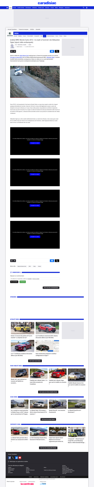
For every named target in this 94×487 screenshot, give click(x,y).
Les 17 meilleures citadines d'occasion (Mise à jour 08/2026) (21, 354)
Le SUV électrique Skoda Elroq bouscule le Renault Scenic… (38, 438)
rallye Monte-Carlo (24, 55)
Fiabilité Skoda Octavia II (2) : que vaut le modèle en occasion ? (76, 384)
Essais (14, 7)
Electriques (28, 7)
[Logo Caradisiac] (47, 5)
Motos (45, 467)
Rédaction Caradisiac (44, 476)
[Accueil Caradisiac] (7, 7)
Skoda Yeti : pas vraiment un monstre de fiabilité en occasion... (18, 381)
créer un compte (36, 278)
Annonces (67, 7)
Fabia (34, 266)
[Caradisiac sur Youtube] (19, 457)
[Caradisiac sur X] (13, 457)
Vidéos (65, 36)
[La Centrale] (27, 485)
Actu (10, 7)
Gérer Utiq (64, 473)
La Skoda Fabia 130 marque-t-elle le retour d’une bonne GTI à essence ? (38, 412)
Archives (64, 465)
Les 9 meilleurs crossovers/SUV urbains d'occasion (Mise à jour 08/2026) (47, 336)
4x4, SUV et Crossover (30, 470)
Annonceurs (36, 476)
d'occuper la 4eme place (16, 57)
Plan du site (64, 466)
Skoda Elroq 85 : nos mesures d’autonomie (57, 411)
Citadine (9, 467)
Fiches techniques (50, 36)
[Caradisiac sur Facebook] (9, 457)
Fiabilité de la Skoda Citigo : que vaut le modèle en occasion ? (57, 382)
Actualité (38, 29)
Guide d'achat (20, 7)
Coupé (27, 467)
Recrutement (62, 476)
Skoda (16, 33)
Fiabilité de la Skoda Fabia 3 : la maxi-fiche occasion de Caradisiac (38, 382)
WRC (30, 266)
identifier (29, 278)
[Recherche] (83, 7)
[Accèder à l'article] (22, 328)
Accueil (15, 36)
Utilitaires (34, 7)
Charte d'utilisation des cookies (68, 470)
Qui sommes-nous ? (54, 476)
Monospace (10, 472)
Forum (52, 7)
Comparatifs (36, 36)
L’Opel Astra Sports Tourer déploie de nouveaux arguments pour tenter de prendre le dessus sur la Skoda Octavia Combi (57, 439)
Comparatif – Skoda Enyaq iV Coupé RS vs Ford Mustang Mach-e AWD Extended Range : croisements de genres (76, 440)
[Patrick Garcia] (12, 47)
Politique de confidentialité (67, 469)
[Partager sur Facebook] (52, 50)
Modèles (20, 36)
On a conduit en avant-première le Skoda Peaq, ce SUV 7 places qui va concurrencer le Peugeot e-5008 (19, 412)
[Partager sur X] (57, 50)
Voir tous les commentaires (51, 287)
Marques (61, 7)
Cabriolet (27, 468)
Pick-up (27, 471)
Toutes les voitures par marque (50, 470)
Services (47, 7)
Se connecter (14, 281)
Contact (30, 476)
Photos (60, 36)
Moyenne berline (11, 468)
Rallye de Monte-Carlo (22, 266)
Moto (56, 7)
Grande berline (11, 470)
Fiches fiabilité (30, 36)
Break (9, 471)
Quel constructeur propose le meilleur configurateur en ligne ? (46, 354)
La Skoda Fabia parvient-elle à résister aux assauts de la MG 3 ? (19, 439)
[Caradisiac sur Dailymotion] (16, 457)
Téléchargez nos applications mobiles (18, 461)
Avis (41, 36)
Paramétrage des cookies (67, 472)
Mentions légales (65, 468)
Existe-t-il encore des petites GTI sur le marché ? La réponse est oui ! (21, 336)
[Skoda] (10, 35)
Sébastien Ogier (50, 57)
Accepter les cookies (35, 143)
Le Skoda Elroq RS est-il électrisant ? (74, 411)
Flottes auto (41, 7)
